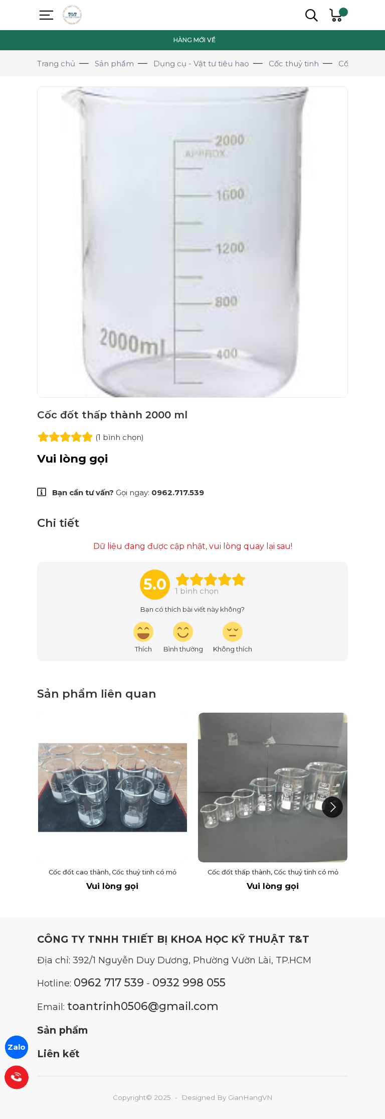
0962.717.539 (177, 492)
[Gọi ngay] (16, 1077)
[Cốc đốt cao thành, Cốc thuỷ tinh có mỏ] (112, 787)
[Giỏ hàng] (335, 15)
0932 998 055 (189, 982)
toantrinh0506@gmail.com (143, 1006)
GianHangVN (250, 1097)
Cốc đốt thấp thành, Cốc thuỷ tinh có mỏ (273, 872)
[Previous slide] (52, 807)
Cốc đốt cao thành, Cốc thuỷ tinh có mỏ (112, 872)
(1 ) (119, 437)
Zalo (17, 1047)
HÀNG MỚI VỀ (194, 40)
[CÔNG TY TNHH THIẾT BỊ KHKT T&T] (97, 15)
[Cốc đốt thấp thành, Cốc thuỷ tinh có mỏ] (272, 787)
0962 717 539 (109, 982)
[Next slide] (332, 807)
